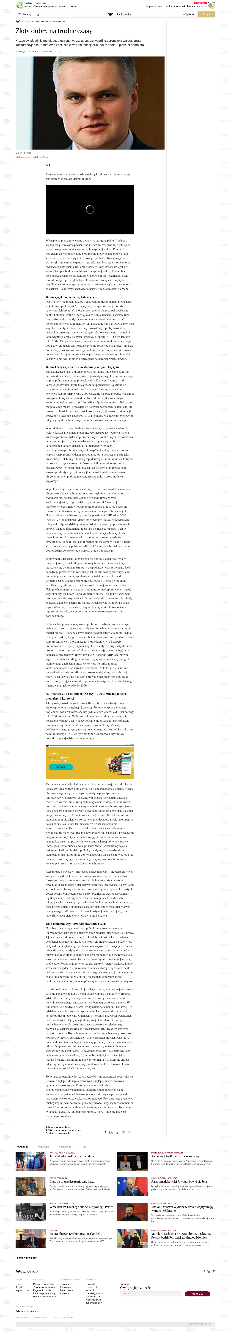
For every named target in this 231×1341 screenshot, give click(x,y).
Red (48, 165)
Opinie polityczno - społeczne (50, 22)
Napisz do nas (22, 1290)
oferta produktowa (63, 1318)
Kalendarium (41, 1318)
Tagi (83, 1146)
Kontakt (19, 1287)
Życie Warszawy (94, 1303)
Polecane (43, 1146)
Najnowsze (65, 1146)
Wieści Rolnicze (93, 1299)
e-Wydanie (188, 14)
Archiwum (65, 1293)
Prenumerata (66, 1290)
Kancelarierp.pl (93, 1296)
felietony (54, 1230)
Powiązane (22, 1146)
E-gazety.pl (91, 1287)
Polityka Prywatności (43, 1284)
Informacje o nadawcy (44, 1293)
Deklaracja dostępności (44, 1296)
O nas (18, 1284)
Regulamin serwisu (42, 1290)
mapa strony (22, 1318)
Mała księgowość (94, 1293)
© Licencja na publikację (58, 1127)
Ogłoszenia (65, 1287)
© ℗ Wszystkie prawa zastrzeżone (63, 1130)
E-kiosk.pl (90, 1284)
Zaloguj (206, 14)
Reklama (64, 1284)
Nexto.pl (90, 1290)
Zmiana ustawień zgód (44, 1287)
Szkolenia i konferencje (27, 1311)
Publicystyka (124, 14)
